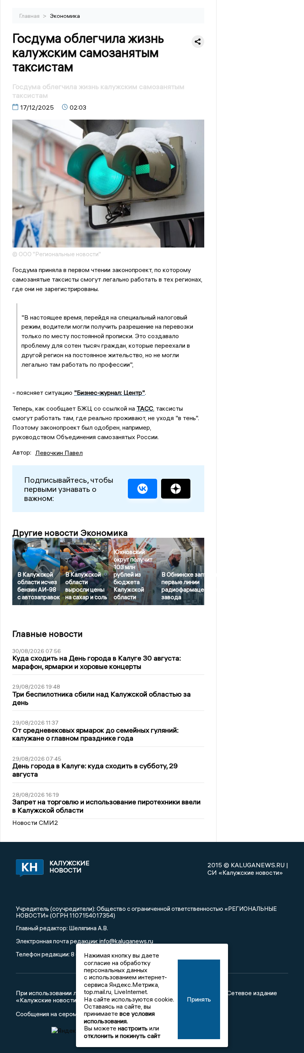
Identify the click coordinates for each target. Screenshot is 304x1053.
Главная (30, 15)
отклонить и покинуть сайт (122, 1036)
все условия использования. (119, 1016)
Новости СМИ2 (35, 822)
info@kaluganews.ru (126, 941)
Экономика (65, 15)
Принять (199, 999)
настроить (133, 1028)
